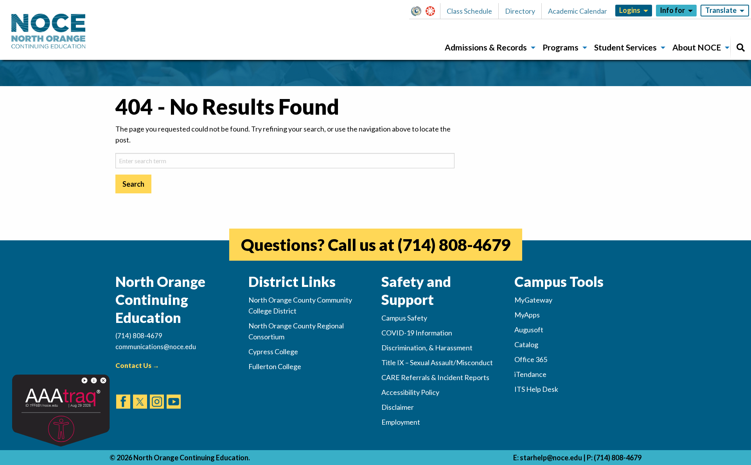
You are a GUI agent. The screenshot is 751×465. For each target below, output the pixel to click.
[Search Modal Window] (740, 47)
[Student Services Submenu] (663, 48)
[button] (418, 11)
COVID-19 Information (416, 332)
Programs (561, 47)
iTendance (530, 374)
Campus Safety (404, 318)
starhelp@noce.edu (551, 457)
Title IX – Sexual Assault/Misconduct (437, 362)
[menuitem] (487, 47)
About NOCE (696, 47)
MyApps (527, 314)
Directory (520, 11)
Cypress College (273, 351)
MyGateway (419, 11)
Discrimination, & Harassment (427, 347)
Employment (400, 422)
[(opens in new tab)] (123, 394)
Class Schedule (469, 11)
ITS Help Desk (536, 389)
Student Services (625, 47)
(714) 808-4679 (453, 244)
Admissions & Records (486, 47)
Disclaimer (397, 407)
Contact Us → (137, 365)
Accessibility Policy (410, 392)
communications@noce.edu (155, 346)
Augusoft (528, 329)
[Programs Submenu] (584, 48)
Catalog (526, 344)
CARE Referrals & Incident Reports (435, 377)
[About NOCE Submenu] (727, 48)
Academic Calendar (577, 11)
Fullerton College (274, 366)
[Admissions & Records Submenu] (533, 48)
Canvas (434, 11)
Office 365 (530, 359)
